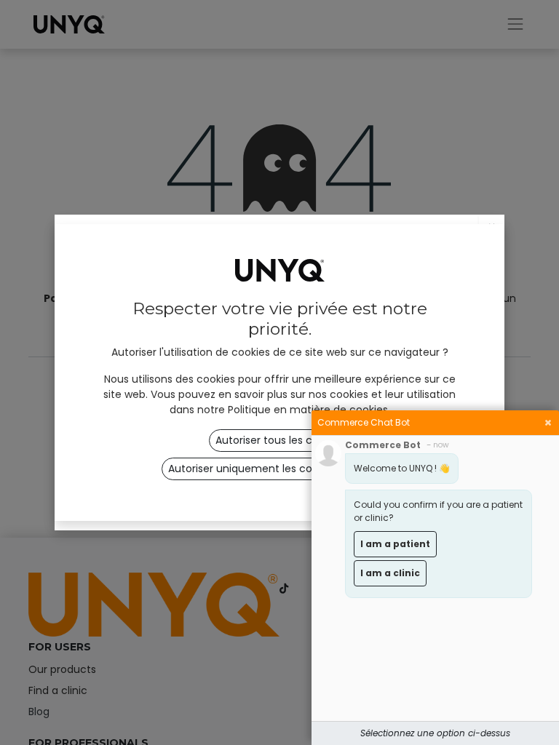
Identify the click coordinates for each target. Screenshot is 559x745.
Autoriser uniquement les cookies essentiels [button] (279, 468)
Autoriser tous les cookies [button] (279, 440)
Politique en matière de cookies (308, 409)
